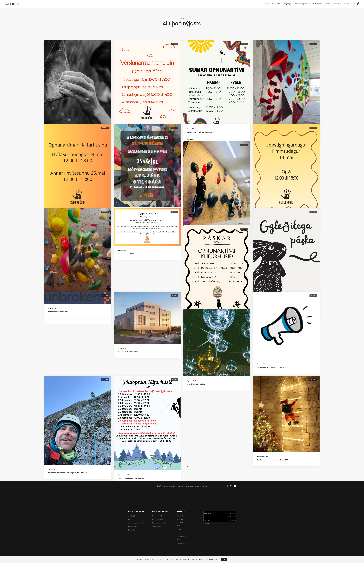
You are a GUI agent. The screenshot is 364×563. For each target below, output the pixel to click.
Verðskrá (180, 526)
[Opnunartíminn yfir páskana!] (216, 272)
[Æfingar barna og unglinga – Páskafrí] (286, 255)
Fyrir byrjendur (181, 536)
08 (188, 467)
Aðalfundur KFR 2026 (126, 253)
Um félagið (131, 516)
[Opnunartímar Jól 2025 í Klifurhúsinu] (147, 423)
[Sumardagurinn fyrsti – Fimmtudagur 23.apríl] (77, 258)
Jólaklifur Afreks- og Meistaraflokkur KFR (272, 460)
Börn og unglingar (157, 519)
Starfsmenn (180, 540)
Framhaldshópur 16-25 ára (160, 523)
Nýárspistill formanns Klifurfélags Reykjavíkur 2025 (67, 473)
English (346, 4)
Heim (267, 4)
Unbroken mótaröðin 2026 (58, 312)
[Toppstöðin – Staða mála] (147, 318)
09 (193, 467)
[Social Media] (227, 486)
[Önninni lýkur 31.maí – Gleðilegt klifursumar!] (286, 84)
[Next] (199, 467)
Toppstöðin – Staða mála (128, 352)
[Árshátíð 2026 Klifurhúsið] (216, 342)
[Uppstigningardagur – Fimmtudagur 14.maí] (286, 171)
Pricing (179, 529)
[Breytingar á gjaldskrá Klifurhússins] (286, 325)
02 (170, 467)
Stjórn (130, 519)
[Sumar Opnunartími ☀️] (216, 87)
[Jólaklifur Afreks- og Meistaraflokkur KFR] (286, 414)
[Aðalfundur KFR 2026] (147, 227)
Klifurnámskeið (157, 516)
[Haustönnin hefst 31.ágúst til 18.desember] (77, 82)
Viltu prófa (276, 4)
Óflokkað (105, 44)
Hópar (179, 533)
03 (176, 467)
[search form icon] (354, 3)
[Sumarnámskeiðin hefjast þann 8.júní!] (147, 166)
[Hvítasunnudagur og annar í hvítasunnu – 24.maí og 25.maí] (77, 171)
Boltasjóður (131, 530)
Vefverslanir (317, 4)
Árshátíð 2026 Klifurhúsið (197, 384)
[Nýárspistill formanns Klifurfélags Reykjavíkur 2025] (77, 420)
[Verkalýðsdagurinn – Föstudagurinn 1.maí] (216, 186)
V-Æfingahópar (157, 526)
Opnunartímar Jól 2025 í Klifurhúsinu (132, 478)
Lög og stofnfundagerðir (135, 523)
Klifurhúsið (211, 524)
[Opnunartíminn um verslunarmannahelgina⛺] (147, 82)
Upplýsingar (287, 4)
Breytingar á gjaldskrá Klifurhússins (270, 367)
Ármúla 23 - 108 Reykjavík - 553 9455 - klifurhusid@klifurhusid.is (182, 486)
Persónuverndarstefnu (202, 559)
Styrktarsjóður (132, 526)
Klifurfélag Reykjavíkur (333, 4)
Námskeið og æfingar (302, 4)
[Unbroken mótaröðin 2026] (77, 298)
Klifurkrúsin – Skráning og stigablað (201, 132)
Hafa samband (181, 543)
